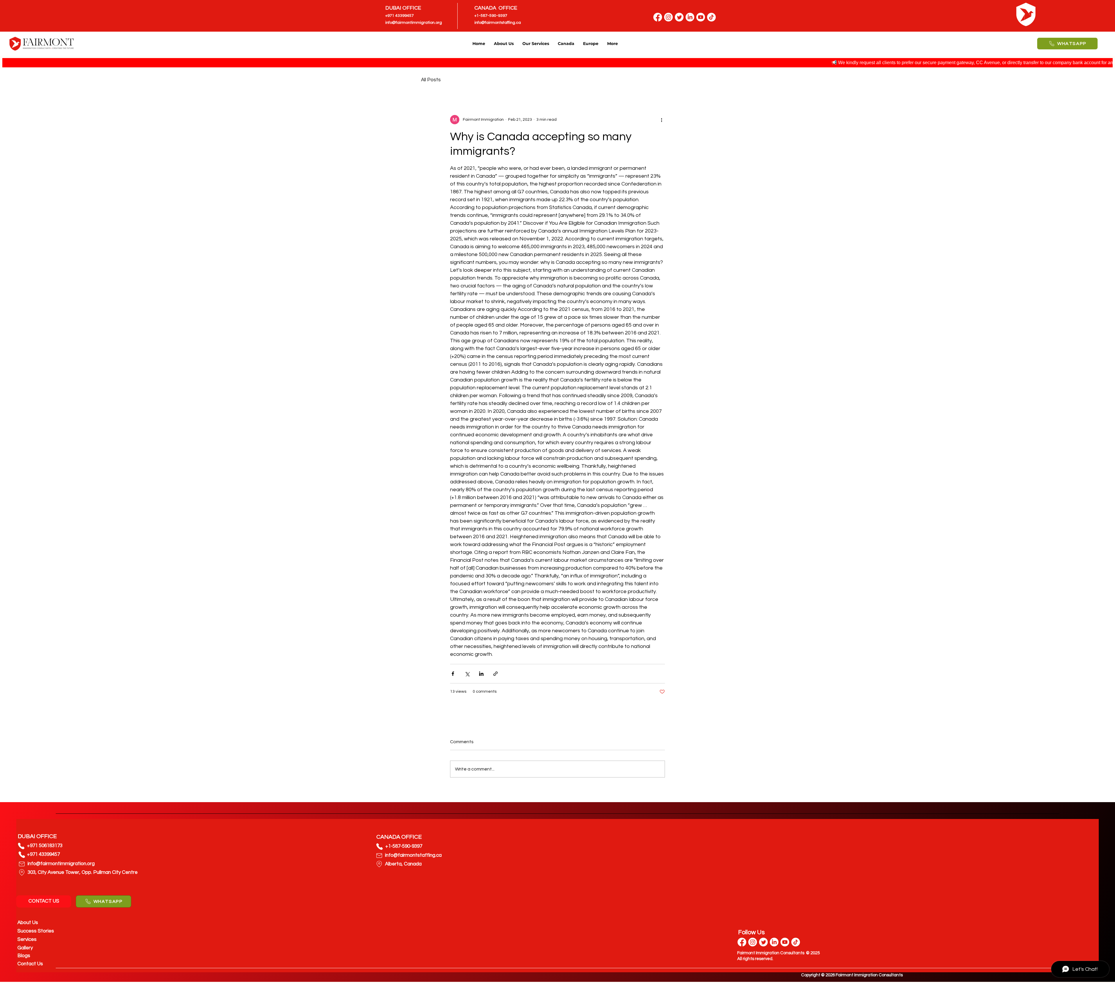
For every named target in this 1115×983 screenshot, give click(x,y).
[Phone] (21, 846)
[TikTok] (711, 17)
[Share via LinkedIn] (481, 673)
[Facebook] (657, 17)
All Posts (431, 79)
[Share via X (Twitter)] (467, 673)
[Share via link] (495, 673)
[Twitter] (679, 17)
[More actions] (661, 119)
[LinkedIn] (690, 17)
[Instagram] (668, 17)
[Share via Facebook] (453, 673)
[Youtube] (700, 17)
